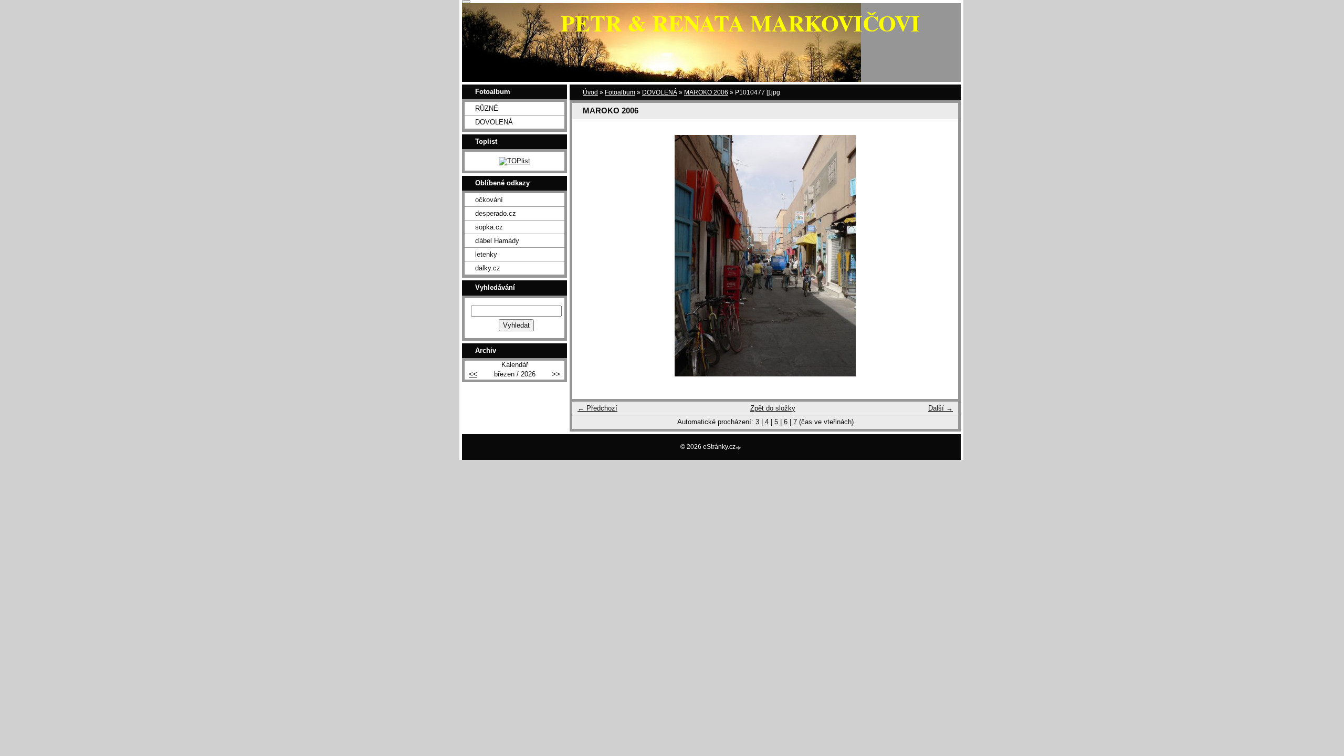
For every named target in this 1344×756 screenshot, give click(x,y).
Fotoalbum (620, 92)
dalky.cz (487, 268)
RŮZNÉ (486, 108)
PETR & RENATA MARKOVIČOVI (740, 22)
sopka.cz (489, 227)
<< (473, 374)
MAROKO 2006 (706, 92)
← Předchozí (597, 408)
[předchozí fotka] (589, 255)
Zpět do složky (772, 408)
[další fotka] (941, 255)
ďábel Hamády (497, 241)
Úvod (590, 92)
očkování (489, 200)
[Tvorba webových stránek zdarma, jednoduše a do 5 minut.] (739, 447)
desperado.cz (495, 213)
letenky (486, 254)
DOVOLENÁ (659, 92)
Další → (940, 408)
